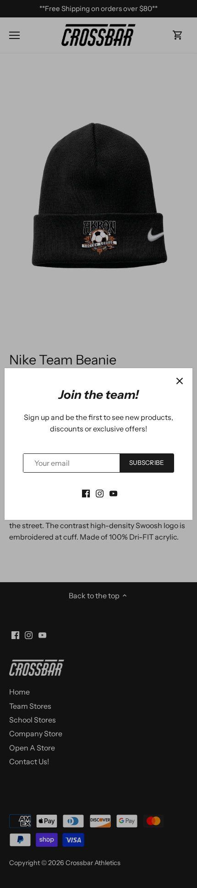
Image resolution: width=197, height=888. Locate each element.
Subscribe (146, 462)
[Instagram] (100, 492)
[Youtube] (113, 492)
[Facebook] (86, 492)
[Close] (180, 381)
